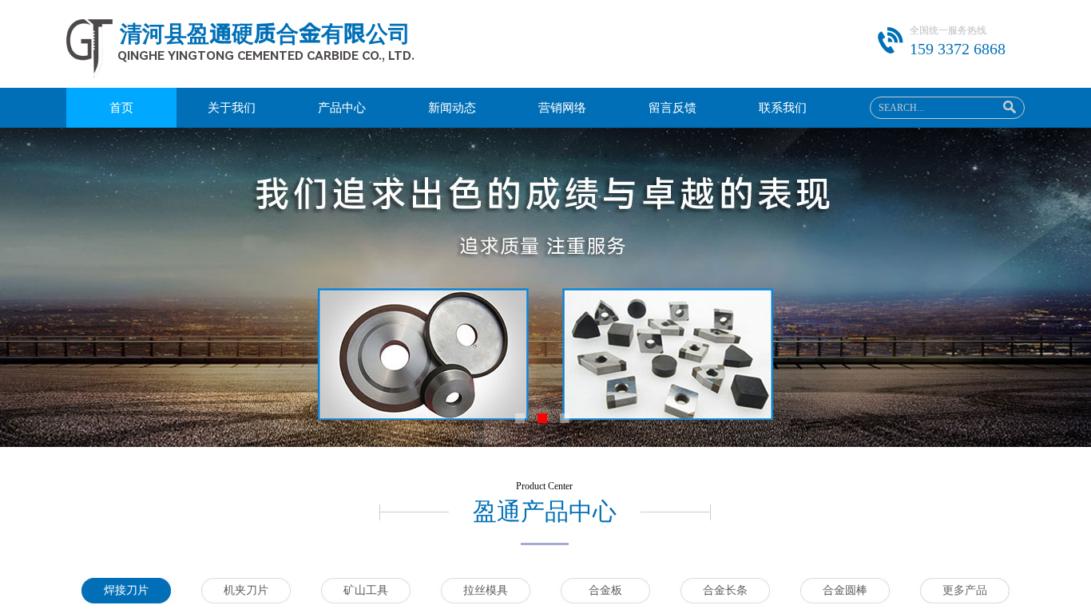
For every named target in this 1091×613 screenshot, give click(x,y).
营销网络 (562, 107)
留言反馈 (672, 107)
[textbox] (929, 108)
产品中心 (342, 107)
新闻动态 (452, 107)
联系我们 (783, 107)
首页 (121, 107)
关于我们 (232, 107)
